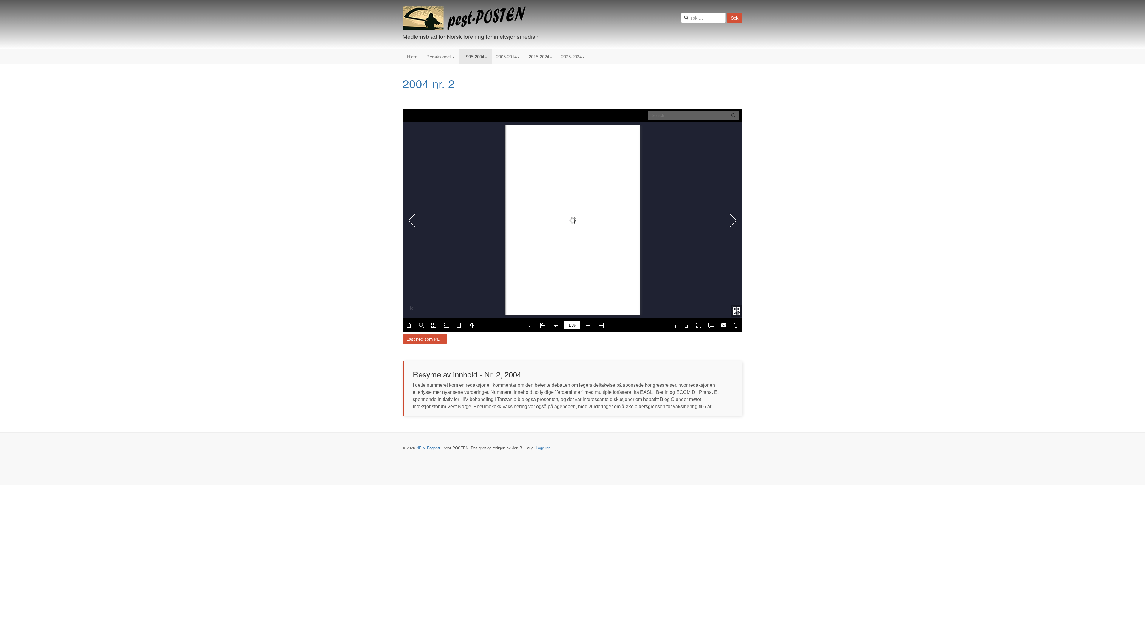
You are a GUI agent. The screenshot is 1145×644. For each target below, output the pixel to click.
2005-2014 (506, 56)
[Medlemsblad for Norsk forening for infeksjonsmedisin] (464, 18)
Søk (735, 18)
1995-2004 (474, 56)
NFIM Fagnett (428, 448)
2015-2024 (539, 56)
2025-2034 (571, 56)
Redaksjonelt (439, 56)
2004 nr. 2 (429, 83)
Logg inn (543, 448)
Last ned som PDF (424, 339)
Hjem (412, 56)
